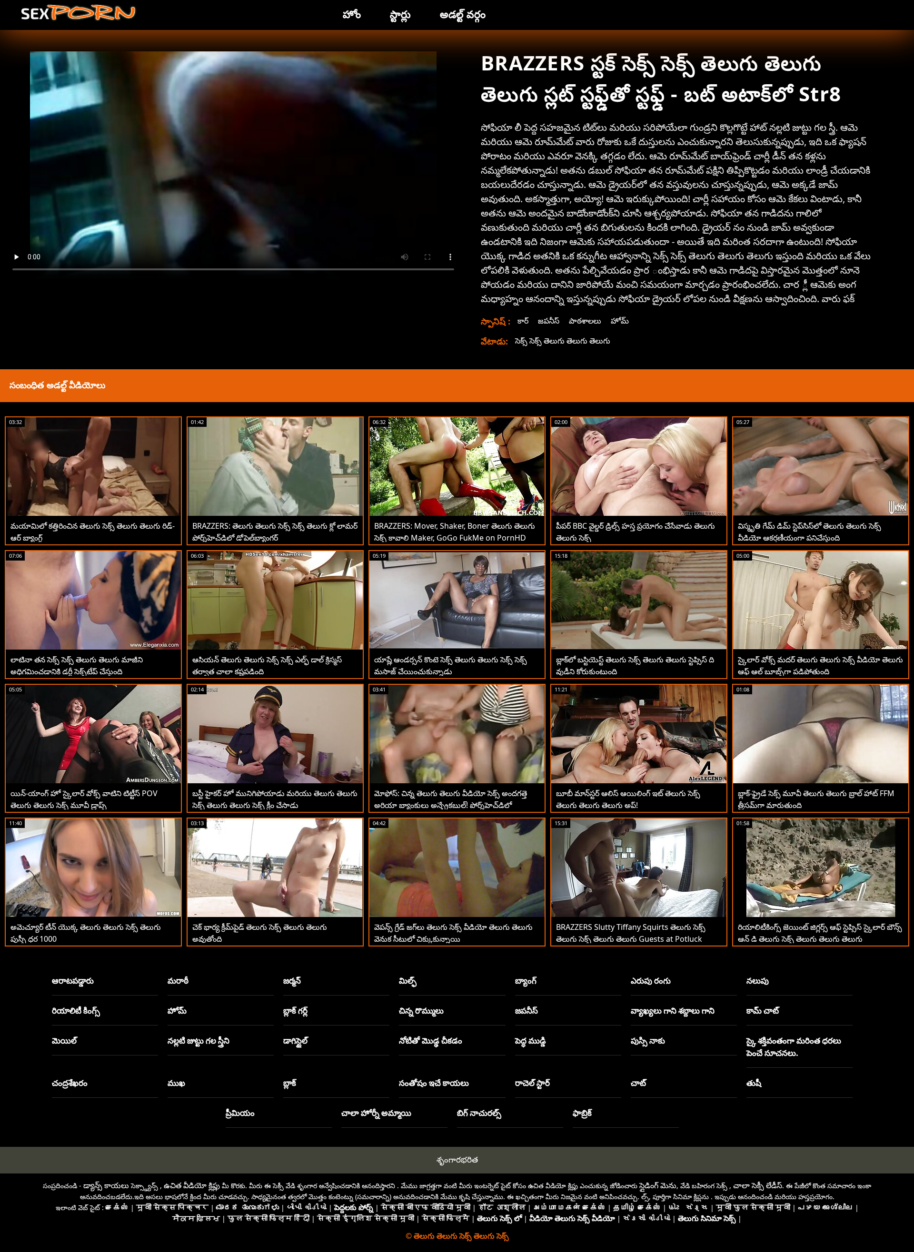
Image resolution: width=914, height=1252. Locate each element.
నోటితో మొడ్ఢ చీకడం (430, 1040)
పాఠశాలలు (585, 320)
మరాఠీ (178, 980)
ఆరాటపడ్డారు (73, 980)
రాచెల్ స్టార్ (532, 1082)
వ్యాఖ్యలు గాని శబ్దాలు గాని (673, 1010)
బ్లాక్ (289, 1082)
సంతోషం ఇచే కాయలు (434, 1082)
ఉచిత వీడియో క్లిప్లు (192, 1185)
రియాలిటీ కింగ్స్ (76, 1010)
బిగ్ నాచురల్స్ (479, 1112)
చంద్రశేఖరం (70, 1082)
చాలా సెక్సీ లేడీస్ (757, 1185)
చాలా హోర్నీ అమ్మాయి (376, 1112)
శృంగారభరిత (457, 1159)
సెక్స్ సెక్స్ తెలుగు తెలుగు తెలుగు (562, 340)
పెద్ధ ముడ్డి (530, 1040)
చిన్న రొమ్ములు (421, 1010)
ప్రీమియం (240, 1112)
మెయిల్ (64, 1040)
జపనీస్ (548, 320)
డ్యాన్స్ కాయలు (106, 1185)
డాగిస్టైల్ (295, 1040)
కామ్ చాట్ (762, 1010)
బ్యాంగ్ (525, 980)
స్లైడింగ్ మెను (657, 1185)
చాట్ (638, 1082)
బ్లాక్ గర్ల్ (295, 1010)
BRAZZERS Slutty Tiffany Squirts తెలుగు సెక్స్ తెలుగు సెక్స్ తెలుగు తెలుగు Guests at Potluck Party (630, 939)
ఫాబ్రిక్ (582, 1112)
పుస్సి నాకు (648, 1040)
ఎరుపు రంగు (651, 980)
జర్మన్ (292, 980)
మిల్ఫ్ (408, 980)
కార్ (522, 320)
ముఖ (176, 1082)
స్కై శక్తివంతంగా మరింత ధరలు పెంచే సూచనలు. (793, 1046)
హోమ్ (620, 320)
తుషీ (753, 1082)
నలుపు (757, 980)
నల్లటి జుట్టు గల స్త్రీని (198, 1040)
